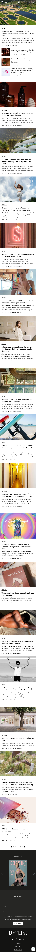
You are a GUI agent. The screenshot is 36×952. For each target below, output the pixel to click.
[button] (34, 873)
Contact (18, 943)
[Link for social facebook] (16, 940)
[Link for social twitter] (12, 940)
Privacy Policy (27, 919)
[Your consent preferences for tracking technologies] (33, 949)
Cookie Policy (18, 949)
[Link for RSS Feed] (23, 939)
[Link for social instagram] (20, 940)
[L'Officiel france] (18, 2)
